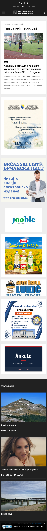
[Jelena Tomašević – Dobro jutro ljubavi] (23, 451)
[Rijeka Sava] (23, 496)
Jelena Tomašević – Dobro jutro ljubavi (19, 469)
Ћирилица (31, 7)
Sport (6, 62)
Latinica (23, 7)
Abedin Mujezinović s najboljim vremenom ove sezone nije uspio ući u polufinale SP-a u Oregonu (22, 69)
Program (16, 7)
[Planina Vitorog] (23, 407)
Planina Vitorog (8, 425)
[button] (42, 526)
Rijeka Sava (6, 514)
